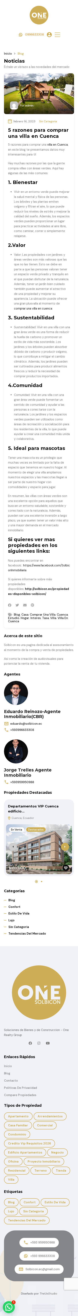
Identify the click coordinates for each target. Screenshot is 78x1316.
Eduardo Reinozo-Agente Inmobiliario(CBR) (32, 714)
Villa (11, 1180)
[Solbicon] (39, 15)
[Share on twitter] (17, 605)
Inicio (8, 54)
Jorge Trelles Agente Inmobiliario (28, 772)
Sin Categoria (48, 121)
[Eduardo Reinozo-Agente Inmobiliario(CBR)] (16, 693)
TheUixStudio (48, 1293)
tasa (45, 618)
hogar (25, 618)
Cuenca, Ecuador (22, 818)
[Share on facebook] (9, 605)
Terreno (40, 1171)
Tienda (61, 1171)
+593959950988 (22, 782)
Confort (14, 907)
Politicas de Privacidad (20, 1088)
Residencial (16, 1171)
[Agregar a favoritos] (66, 868)
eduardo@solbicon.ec (26, 724)
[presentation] (13, 847)
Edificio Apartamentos (25, 1152)
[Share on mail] (25, 605)
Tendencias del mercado (27, 934)
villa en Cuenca (57, 145)
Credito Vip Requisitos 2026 (29, 1143)
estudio (13, 618)
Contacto (11, 1081)
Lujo (11, 920)
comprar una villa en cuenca (33, 309)
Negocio (57, 1152)
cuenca (62, 615)
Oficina (13, 1162)
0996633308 (34, 35)
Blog (11, 900)
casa (24, 615)
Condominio (17, 1134)
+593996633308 (22, 730)
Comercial (45, 1125)
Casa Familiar (18, 1125)
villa (53, 618)
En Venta (16, 829)
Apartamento (18, 1116)
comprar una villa (42, 615)
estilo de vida (18, 913)
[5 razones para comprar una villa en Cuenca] (39, 93)
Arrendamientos (50, 1116)
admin (29, 105)
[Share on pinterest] (32, 605)
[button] (57, 34)
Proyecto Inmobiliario (44, 1162)
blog (17, 615)
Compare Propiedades (20, 1095)
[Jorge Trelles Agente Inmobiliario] (16, 751)
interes (35, 618)
